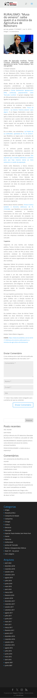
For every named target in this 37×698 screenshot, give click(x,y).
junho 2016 (8, 654)
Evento (7, 536)
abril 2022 (8, 563)
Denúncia (8, 527)
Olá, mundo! (8, 429)
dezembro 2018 (10, 566)
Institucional (9, 542)
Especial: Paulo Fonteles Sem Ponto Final (18, 533)
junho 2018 (8, 583)
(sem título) (7, 432)
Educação (8, 530)
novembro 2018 (10, 569)
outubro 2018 (9, 572)
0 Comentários (14, 31)
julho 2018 (8, 580)
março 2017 (8, 627)
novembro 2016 (10, 639)
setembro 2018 (10, 575)
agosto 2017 (9, 613)
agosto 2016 (9, 648)
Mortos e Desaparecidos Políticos (15, 548)
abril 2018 (8, 589)
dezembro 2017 (10, 601)
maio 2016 (8, 657)
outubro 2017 (9, 607)
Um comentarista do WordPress (14, 459)
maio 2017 (8, 621)
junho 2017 (8, 619)
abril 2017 (8, 624)
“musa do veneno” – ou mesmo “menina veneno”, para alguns (18, 110)
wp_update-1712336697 (13, 29)
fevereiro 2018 (9, 595)
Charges (7, 522)
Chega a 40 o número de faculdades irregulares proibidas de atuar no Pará (18, 493)
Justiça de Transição (11, 545)
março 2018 (8, 592)
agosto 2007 (9, 662)
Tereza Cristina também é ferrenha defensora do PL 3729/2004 (18, 207)
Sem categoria (9, 554)
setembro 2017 (10, 610)
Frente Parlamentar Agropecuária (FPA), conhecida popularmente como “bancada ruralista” (18, 92)
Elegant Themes (18, 693)
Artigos (6, 31)
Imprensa (8, 539)
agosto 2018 (9, 578)
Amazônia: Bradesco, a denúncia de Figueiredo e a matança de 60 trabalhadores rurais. (18, 467)
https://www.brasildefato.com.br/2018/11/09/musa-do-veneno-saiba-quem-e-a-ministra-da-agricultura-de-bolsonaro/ (18, 340)
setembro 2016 (10, 645)
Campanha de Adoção (12, 516)
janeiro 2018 (9, 598)
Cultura (7, 525)
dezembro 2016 (10, 636)
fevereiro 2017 (9, 630)
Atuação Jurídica (10, 513)
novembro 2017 (10, 604)
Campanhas (9, 519)
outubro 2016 (9, 642)
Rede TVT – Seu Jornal (12, 551)
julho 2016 (8, 651)
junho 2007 (8, 665)
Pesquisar (29, 420)
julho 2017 (8, 616)
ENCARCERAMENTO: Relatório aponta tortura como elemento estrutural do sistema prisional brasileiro (18, 443)
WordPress (19, 695)
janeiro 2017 (9, 633)
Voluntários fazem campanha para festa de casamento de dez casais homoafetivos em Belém (18, 485)
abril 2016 (8, 659)
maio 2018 (8, 586)
